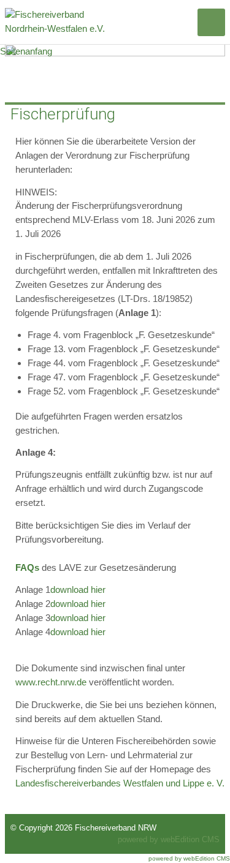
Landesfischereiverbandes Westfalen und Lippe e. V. (119, 783)
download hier (77, 589)
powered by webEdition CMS (169, 839)
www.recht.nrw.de (50, 682)
